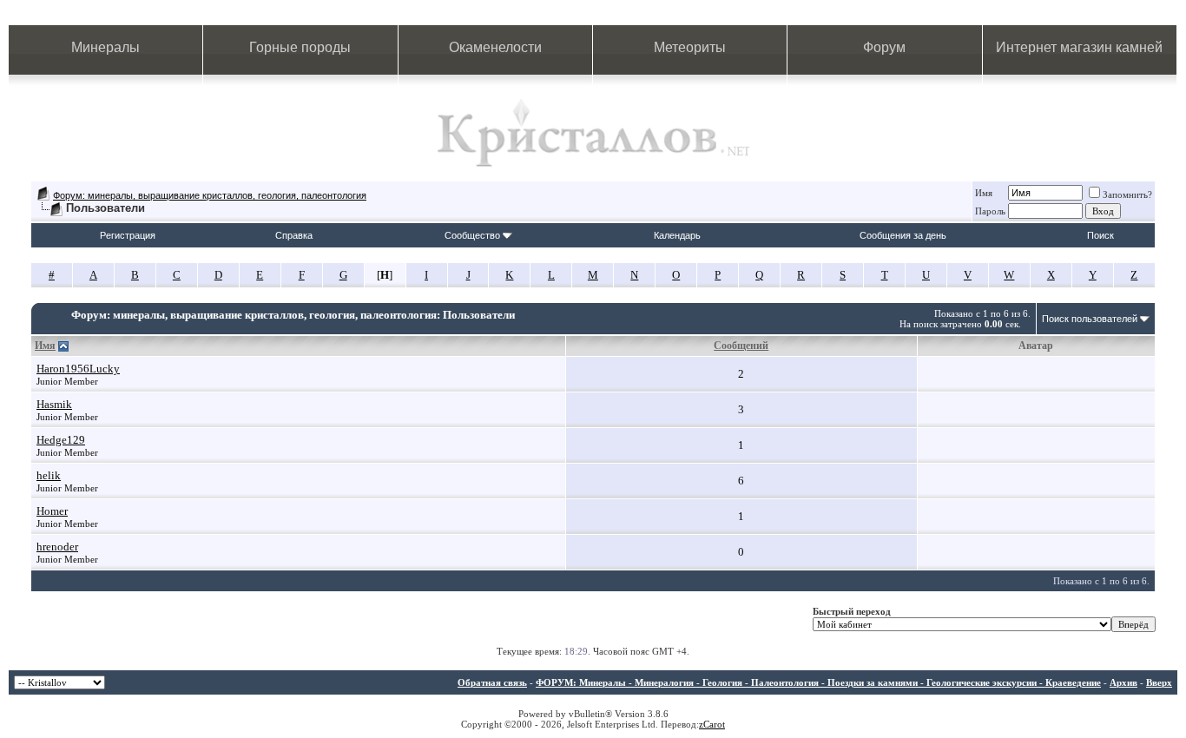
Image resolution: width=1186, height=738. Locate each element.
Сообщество (472, 235)
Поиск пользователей (1089, 318)
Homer (52, 510)
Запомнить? (1127, 194)
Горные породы (300, 47)
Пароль (990, 211)
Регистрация (127, 235)
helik (48, 475)
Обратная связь (492, 682)
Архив (1123, 682)
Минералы (105, 47)
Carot (714, 724)
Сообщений (741, 345)
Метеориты (690, 47)
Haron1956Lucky (78, 368)
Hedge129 (60, 439)
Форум (884, 47)
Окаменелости (495, 47)
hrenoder (57, 546)
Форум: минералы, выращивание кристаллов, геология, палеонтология (209, 195)
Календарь (677, 235)
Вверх (1159, 682)
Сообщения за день (903, 235)
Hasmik (54, 404)
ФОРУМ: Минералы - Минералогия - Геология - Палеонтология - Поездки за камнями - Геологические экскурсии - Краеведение (818, 682)
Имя (983, 193)
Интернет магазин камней (1079, 47)
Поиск (1100, 235)
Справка (294, 235)
